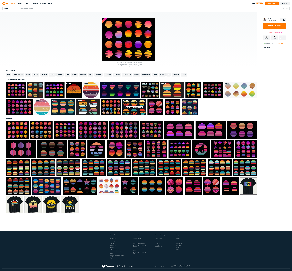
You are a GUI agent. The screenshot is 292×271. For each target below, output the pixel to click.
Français (178, 247)
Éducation (112, 247)
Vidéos (35, 3)
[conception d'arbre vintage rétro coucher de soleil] (150, 90)
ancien (28, 74)
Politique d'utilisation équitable (182, 266)
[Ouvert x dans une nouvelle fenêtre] (129, 266)
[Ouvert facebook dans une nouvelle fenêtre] (117, 266)
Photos (27, 3)
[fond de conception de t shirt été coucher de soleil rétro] (134, 107)
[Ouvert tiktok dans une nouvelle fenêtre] (127, 266)
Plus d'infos (267, 47)
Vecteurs (19, 3)
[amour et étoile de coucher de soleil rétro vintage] (222, 149)
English (178, 238)
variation (60, 74)
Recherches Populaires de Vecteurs (139, 246)
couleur (52, 74)
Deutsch (178, 245)
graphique (83, 74)
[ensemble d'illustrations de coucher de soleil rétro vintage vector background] (193, 90)
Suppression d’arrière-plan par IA (117, 256)
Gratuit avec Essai (274, 26)
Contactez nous (159, 241)
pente (67, 74)
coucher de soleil (18, 74)
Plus (49, 3)
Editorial (42, 3)
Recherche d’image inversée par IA (117, 252)
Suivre (283, 20)
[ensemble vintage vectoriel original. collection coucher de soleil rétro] (172, 90)
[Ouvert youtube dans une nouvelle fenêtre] (132, 266)
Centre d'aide (158, 238)
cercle (155, 74)
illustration (108, 74)
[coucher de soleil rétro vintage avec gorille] (201, 149)
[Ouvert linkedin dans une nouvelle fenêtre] (122, 266)
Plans (253, 3)
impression (98, 74)
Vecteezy (112, 241)
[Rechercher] (283, 8)
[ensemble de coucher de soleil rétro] (242, 130)
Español (178, 241)
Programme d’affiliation (139, 243)
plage (90, 74)
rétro (8, 74)
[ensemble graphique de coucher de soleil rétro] (55, 90)
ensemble (35, 74)
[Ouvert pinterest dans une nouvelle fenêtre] (124, 266)
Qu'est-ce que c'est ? (279, 43)
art (168, 74)
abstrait (162, 74)
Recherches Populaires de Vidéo (139, 253)
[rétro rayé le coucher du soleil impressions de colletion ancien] (129, 186)
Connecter (284, 3)
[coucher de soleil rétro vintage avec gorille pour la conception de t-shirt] (96, 149)
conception (176, 74)
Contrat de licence (137, 238)
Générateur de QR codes (116, 259)
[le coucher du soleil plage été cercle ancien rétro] (152, 186)
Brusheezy (113, 238)
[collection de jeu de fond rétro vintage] (193, 186)
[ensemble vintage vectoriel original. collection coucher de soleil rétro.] (19, 107)
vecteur (184, 74)
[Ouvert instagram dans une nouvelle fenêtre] (119, 266)
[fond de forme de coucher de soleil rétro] (63, 107)
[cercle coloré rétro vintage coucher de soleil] (240, 90)
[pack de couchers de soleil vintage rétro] (35, 90)
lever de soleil (127, 74)
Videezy (112, 243)
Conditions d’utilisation (155, 266)
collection (44, 74)
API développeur (114, 249)
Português (179, 243)
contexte (74, 74)
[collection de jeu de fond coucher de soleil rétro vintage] (246, 149)
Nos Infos (157, 243)
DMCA (134, 241)
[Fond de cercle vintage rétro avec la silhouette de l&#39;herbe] (74, 90)
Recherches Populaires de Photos (139, 249)
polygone (136, 74)
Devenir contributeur (158, 246)
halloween (117, 74)
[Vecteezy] (8, 3)
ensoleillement (146, 74)
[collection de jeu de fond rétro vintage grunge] (190, 107)
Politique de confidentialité (167, 266)
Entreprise (113, 245)
